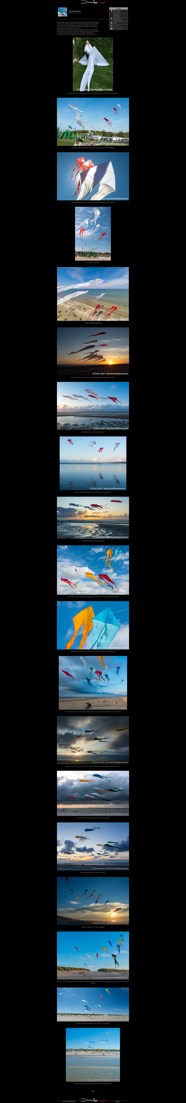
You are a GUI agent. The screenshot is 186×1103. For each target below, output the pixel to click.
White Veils (98, 377)
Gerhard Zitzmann (96, 323)
